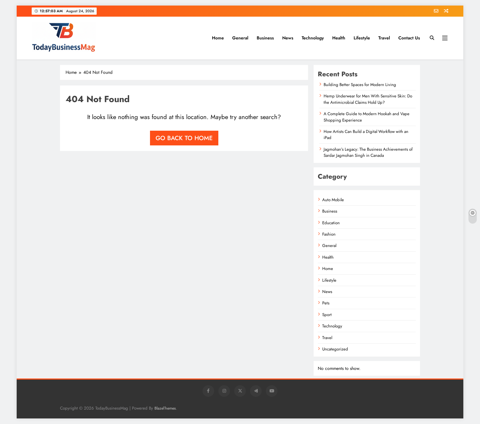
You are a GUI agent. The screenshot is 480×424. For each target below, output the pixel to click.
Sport (327, 315)
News (287, 38)
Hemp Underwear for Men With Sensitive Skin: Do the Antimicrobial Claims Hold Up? (368, 99)
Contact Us (409, 38)
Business (265, 38)
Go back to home (184, 137)
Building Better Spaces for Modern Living (360, 85)
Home (218, 38)
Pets (325, 303)
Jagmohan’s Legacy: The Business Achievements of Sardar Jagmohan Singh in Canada (368, 152)
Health (338, 38)
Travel (384, 38)
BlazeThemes (165, 408)
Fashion (329, 234)
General (240, 38)
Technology (313, 38)
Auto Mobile (333, 200)
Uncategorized (335, 349)
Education (331, 223)
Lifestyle (362, 38)
